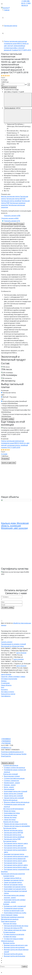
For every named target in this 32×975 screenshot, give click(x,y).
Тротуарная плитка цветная (13, 846)
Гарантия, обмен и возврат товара (13, 677)
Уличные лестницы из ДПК (13, 928)
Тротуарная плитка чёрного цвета (16, 843)
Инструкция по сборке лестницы (12, 646)
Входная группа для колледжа (14, 947)
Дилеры (3, 681)
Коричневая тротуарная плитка (15, 889)
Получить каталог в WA (12, 216)
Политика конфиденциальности (12, 752)
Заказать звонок (7, 763)
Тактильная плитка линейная (11, 201)
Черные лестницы (10, 817)
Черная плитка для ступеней (14, 798)
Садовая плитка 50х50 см (12, 878)
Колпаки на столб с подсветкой (15, 906)
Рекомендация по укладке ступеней (13, 644)
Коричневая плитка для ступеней (15, 791)
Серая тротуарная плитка (13, 882)
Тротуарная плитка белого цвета (15, 867)
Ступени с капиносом (11, 781)
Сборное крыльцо (7, 941)
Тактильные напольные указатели (13, 874)
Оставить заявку (7, 419)
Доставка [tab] (13, 224)
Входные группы (9, 943)
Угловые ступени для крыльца (14, 768)
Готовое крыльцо (9, 932)
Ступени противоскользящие (14, 778)
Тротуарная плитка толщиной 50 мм (16, 869)
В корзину (5, 459)
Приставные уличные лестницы (15, 930)
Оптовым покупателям (9, 679)
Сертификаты (5, 696)
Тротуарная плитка (9, 841)
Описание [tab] (5, 224)
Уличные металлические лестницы (16, 926)
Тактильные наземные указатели (12, 917)
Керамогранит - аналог (12, 783)
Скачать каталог (6, 642)
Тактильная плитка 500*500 (15, 199)
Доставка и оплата (7, 692)
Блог (2, 687)
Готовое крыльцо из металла (14, 934)
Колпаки (6, 904)
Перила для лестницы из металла (15, 824)
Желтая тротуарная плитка (13, 885)
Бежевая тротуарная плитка (13, 880)
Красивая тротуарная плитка (14, 854)
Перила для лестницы (10, 822)
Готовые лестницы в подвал (13, 939)
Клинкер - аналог (10, 785)
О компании (5, 683)
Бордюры (4, 872)
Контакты (4, 690)
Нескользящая (9, 789)
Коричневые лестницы (12, 813)
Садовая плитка (8, 876)
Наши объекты (6, 685)
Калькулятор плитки (8, 694)
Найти (24, 966)
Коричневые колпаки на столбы (15, 913)
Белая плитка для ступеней (13, 794)
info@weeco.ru (6, 747)
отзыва (4, 454)
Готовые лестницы (9, 937)
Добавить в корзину (9, 87)
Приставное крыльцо (8, 921)
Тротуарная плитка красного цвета (16, 856)
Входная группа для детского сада (16, 945)
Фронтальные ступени (12, 776)
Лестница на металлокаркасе (13, 809)
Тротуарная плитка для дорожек (15, 848)
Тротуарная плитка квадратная (15, 859)
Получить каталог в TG (12, 221)
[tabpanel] (16, 289)
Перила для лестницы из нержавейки (17, 826)
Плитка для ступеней (10, 774)
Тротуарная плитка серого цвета (15, 861)
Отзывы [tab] (21, 224)
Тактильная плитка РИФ (12, 839)
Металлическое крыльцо (9, 919)
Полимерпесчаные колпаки (13, 908)
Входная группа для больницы (14, 956)
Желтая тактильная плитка (10, 196)
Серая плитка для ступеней (13, 796)
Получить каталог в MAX (9, 218)
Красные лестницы (10, 815)
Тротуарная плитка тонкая (13, 863)
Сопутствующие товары (9, 915)
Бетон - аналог (9, 787)
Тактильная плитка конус (12, 835)
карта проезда (21, 653)
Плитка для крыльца (10, 800)
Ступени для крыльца (10, 765)
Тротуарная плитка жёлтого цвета (16, 865)
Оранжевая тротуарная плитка (15, 887)
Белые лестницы (9, 811)
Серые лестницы (9, 820)
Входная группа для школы (13, 954)
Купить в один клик (8, 463)
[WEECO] (12, 3)
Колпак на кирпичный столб (14, 911)
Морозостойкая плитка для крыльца (16, 802)
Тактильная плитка (9, 828)
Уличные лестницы (9, 924)
